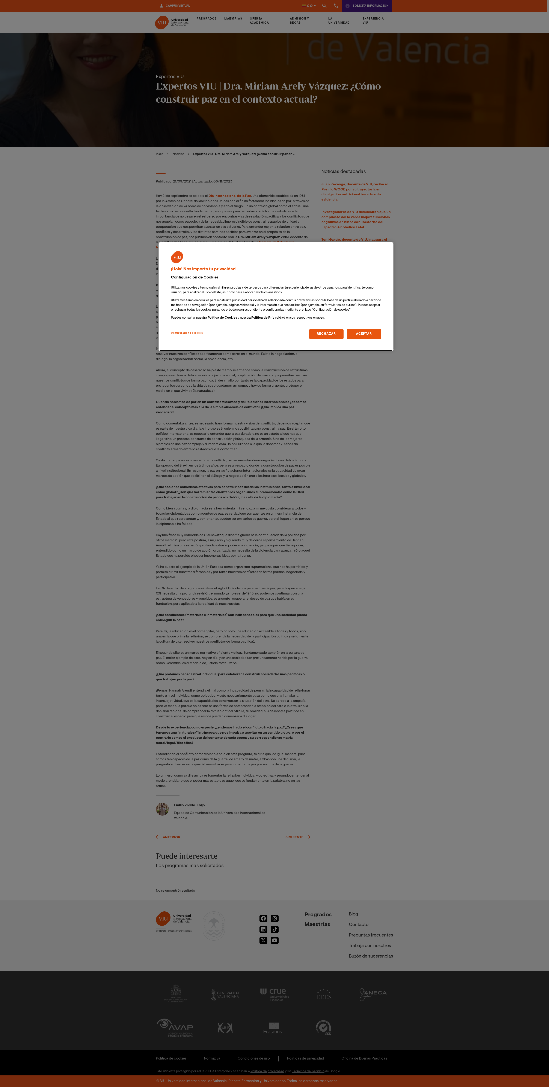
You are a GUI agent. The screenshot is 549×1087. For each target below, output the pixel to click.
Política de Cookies (222, 317)
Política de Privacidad (268, 317)
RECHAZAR (326, 334)
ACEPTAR (364, 334)
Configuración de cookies (187, 333)
